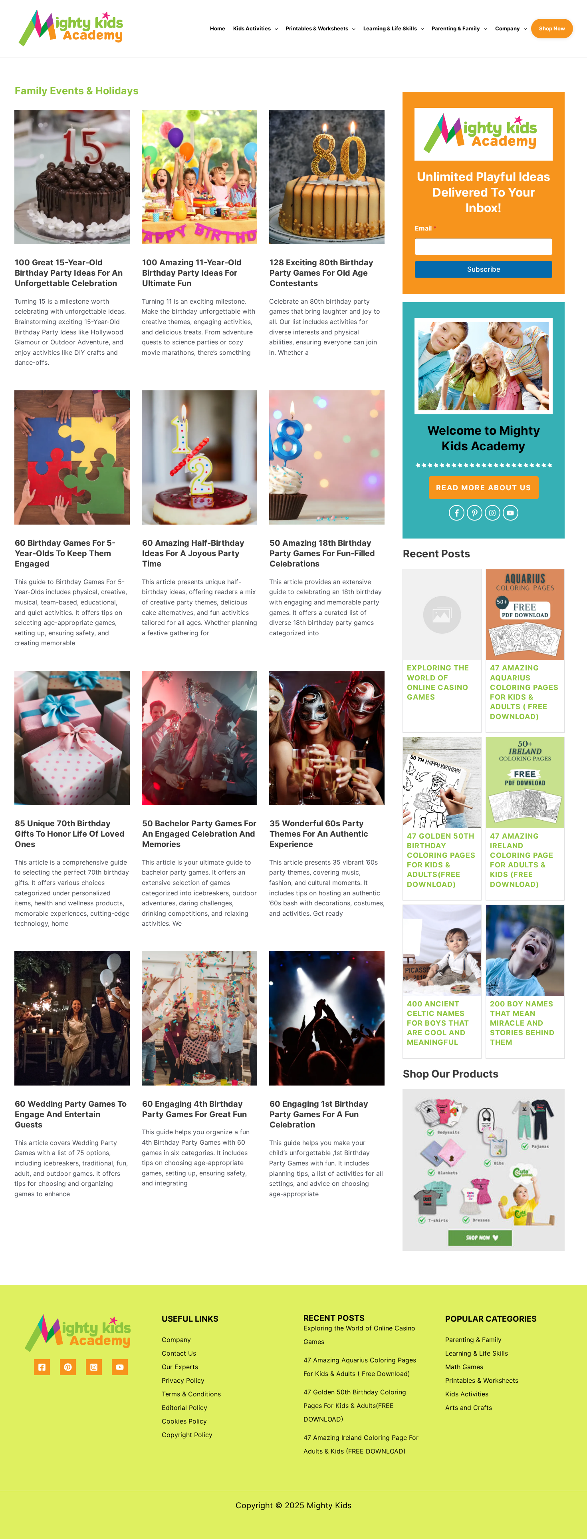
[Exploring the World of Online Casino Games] (442, 617)
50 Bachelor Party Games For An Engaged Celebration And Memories (199, 834)
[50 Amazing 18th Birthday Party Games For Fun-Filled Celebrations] (327, 460)
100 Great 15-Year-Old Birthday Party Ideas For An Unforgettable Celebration (69, 273)
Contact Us (179, 1353)
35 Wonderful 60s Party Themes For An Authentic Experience (319, 834)
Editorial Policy (184, 1408)
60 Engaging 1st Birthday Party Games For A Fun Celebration (319, 1114)
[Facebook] (42, 1367)
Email (425, 228)
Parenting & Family (456, 28)
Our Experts (180, 1367)
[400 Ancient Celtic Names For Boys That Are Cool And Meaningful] (442, 953)
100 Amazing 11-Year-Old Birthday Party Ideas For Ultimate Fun (192, 273)
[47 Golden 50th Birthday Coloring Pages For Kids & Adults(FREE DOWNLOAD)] (442, 785)
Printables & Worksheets (317, 28)
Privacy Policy (183, 1380)
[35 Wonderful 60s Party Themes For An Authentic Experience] (327, 741)
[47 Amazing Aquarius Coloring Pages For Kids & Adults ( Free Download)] (525, 617)
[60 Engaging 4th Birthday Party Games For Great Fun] (199, 1021)
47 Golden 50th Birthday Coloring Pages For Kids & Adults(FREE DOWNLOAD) (354, 1405)
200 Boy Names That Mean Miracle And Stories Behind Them (522, 1023)
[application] (274, 28)
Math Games (464, 1367)
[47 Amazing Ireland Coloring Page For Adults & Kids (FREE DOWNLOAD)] (525, 785)
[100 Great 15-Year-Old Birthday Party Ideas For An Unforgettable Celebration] (72, 180)
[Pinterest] (68, 1367)
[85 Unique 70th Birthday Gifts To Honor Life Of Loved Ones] (72, 741)
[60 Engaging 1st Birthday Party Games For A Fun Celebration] (327, 1021)
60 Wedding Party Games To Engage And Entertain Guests (71, 1114)
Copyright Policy (187, 1435)
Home (217, 28)
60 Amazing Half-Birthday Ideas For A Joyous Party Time (193, 553)
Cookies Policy (184, 1421)
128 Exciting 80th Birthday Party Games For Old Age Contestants (321, 273)
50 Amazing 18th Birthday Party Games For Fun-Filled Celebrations (322, 553)
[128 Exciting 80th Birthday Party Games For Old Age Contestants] (327, 180)
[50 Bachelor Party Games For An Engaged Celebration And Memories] (199, 741)
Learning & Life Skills (390, 28)
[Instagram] (94, 1367)
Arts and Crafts (468, 1408)
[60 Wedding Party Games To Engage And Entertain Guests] (72, 1021)
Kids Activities (252, 28)
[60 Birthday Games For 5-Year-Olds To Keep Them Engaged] (72, 460)
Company (507, 28)
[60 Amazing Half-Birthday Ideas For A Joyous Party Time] (199, 460)
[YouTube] (120, 1367)
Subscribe (483, 269)
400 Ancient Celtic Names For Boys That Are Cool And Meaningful (438, 1023)
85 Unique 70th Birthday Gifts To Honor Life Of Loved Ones (70, 834)
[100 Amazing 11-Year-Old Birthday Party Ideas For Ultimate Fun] (199, 180)
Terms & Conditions (191, 1394)
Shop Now (552, 28)
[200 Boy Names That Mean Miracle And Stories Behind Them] (525, 953)
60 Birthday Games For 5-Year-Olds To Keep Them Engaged (65, 553)
